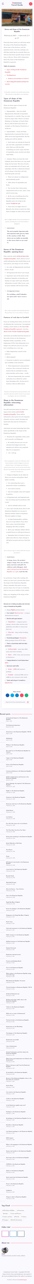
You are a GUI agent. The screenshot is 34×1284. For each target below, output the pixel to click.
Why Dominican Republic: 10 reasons (15, 980)
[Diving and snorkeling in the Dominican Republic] (2, 838)
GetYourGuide (12, 649)
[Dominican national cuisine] (2, 955)
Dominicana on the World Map (14, 1026)
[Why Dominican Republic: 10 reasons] (2, 982)
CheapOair (23, 638)
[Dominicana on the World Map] (2, 1028)
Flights (13, 610)
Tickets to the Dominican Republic (15, 1007)
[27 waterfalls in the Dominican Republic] (2, 1073)
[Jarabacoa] (2, 1191)
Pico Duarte (9, 849)
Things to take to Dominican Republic (16, 1197)
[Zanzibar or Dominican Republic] (2, 1126)
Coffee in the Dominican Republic (15, 1098)
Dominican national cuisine (13, 954)
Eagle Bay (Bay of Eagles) (13, 902)
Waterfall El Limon (11, 882)
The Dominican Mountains (13, 725)
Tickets (24, 1216)
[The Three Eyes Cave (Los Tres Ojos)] (2, 831)
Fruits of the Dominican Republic (15, 764)
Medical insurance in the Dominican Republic (18, 941)
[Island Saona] (2, 811)
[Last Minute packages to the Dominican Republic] (2, 1132)
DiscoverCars (18, 613)
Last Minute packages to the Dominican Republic (19, 1131)
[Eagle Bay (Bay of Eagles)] (2, 903)
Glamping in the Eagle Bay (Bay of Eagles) (17, 915)
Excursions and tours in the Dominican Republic (18, 803)
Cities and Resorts (16, 1213)
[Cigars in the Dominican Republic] (2, 759)
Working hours (11, 75)
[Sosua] (2, 857)
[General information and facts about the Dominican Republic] (2, 1054)
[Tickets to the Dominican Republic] (2, 1008)
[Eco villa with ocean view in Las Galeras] (2, 824)
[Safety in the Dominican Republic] (2, 1172)
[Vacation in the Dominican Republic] (2, 798)
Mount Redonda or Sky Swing (14, 843)
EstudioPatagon (22, 1279)
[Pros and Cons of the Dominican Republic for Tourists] (2, 752)
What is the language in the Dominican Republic (19, 1144)
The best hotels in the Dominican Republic (17, 1020)
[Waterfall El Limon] (2, 883)
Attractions (21, 1210)
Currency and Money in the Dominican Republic (18, 771)
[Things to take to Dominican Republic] (2, 1198)
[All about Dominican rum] (2, 995)
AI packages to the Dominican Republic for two (18, 1118)
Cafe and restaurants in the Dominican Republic (19, 928)
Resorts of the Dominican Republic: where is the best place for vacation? (19, 1079)
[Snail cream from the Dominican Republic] (2, 1178)
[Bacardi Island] (2, 877)
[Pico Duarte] (2, 851)
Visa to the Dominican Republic (14, 967)
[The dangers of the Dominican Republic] (2, 1034)
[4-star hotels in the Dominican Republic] (2, 870)
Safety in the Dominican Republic (15, 1170)
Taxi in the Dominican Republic (14, 895)
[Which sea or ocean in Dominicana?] (2, 1014)
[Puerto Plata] (2, 1087)
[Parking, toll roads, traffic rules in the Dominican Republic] (2, 1001)
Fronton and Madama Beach (13, 961)
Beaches (5, 1213)
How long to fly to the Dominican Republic (17, 1157)
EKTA (6, 663)
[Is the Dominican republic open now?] (2, 1106)
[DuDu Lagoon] (2, 1139)
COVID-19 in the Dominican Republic (15, 1164)
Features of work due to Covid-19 (18, 78)
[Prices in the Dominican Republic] (2, 1185)
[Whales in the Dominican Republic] (2, 746)
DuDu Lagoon (9, 1138)
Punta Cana (9, 921)
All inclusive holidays (9, 1210)
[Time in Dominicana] (2, 1047)
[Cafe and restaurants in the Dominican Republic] (2, 929)
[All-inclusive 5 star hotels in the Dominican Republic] (2, 864)
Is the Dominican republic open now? (16, 1105)
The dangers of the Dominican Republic (16, 1033)
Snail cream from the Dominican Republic (17, 1177)
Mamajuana (9, 738)
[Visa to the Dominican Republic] (2, 969)
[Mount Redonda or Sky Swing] (2, 844)
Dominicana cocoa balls (12, 1039)
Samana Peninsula (11, 948)
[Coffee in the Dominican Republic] (2, 1100)
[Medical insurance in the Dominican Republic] (2, 942)
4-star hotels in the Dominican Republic (16, 869)
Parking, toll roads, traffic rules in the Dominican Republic (16, 1000)
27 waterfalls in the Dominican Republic (16, 1072)
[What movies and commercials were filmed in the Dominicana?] (2, 1060)
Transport (6, 1220)
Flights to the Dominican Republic (15, 790)
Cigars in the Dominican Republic (15, 758)
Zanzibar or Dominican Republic (14, 1124)
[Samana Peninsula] (2, 949)
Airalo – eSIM (12, 669)
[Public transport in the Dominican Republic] (2, 936)
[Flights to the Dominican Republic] (2, 792)
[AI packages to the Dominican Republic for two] (2, 1119)
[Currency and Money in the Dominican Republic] (2, 772)
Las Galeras (9, 817)
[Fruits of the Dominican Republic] (2, 766)
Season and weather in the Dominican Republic (18, 1151)
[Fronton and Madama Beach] (2, 962)
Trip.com (11, 632)
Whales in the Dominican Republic (15, 745)
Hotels (17, 1216)
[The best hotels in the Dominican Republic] (2, 1021)
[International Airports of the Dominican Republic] (2, 720)
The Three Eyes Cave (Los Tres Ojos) (16, 830)
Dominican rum (15, 203)
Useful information (17, 1220)
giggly (3, 1254)
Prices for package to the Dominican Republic (18, 908)
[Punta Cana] (2, 923)
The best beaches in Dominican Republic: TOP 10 (19, 987)
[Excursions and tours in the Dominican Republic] (2, 805)
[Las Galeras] (2, 818)
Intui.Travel (8, 683)
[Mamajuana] (2, 739)
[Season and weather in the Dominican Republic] (2, 1152)
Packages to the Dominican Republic (16, 1111)
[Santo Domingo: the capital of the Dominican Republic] (2, 785)
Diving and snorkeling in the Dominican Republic (19, 836)
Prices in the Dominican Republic (15, 1183)
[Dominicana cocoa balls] (2, 1041)
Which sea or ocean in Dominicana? (15, 1013)
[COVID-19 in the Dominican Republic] (2, 1165)
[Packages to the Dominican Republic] (2, 1113)
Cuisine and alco (7, 1216)
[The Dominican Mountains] (2, 726)
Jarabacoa (9, 1190)
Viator (10, 655)
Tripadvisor (11, 622)
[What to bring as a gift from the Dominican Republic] (2, 1067)
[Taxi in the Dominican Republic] (2, 897)
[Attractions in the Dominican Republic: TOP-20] (2, 733)
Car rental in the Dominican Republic (16, 1092)
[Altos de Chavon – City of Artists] (2, 890)
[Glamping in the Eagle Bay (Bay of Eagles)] (2, 916)
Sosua (7, 856)
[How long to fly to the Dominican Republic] (2, 1159)
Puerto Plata (9, 1085)
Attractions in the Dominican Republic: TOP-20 (18, 731)
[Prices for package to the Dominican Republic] (2, 910)
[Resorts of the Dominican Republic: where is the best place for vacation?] (2, 1080)
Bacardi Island (10, 876)
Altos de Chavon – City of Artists (15, 889)
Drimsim (10, 675)
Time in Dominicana (11, 1046)
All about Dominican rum (12, 993)
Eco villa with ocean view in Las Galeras (16, 823)
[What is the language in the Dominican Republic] (2, 1145)
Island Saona (9, 810)
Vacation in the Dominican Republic (15, 797)
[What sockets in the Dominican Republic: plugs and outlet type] (2, 975)
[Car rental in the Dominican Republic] (2, 1093)
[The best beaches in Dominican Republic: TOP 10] (2, 988)
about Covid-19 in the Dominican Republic (16, 331)
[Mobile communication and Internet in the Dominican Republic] (2, 779)
